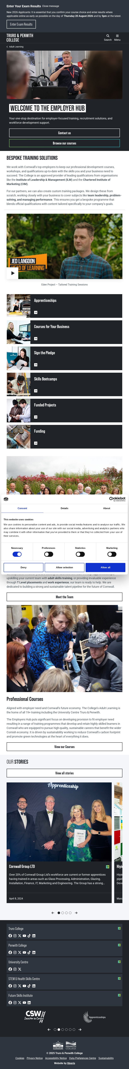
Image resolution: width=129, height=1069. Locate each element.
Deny (23, 567)
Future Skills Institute (20, 995)
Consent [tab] (22, 508)
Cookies (19, 1058)
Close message (50, 6)
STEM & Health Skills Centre (24, 979)
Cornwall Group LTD (22, 866)
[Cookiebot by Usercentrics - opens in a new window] (111, 499)
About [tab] (106, 508)
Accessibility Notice (56, 1058)
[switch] (48, 554)
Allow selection (64, 567)
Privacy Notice (35, 1058)
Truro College (15, 928)
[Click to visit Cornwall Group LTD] (59, 821)
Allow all (105, 567)
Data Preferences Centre (82, 1058)
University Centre (18, 962)
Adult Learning (16, 46)
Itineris (71, 1063)
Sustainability (106, 1058)
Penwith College (17, 945)
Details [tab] (64, 508)
